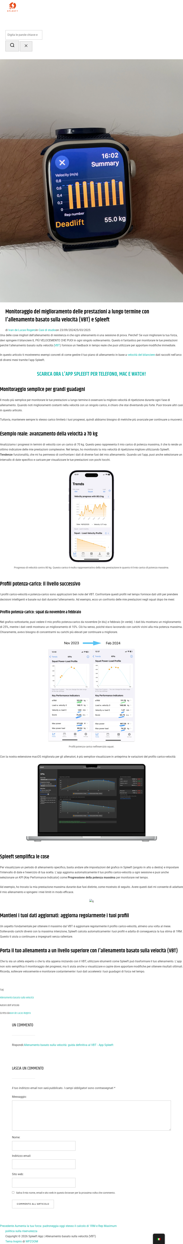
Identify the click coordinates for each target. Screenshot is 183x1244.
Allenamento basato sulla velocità (17, 997)
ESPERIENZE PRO (120, 20)
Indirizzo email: (21, 1156)
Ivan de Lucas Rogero (22, 330)
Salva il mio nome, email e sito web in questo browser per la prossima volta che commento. (65, 1192)
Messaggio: (19, 1096)
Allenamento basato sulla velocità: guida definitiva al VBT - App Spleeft (68, 1045)
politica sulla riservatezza (21, 1231)
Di (66, 20)
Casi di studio (47, 330)
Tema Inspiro (13, 1241)
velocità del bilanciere (141, 354)
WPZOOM (32, 1241)
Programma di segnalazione (155, 20)
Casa (61, 20)
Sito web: (18, 1174)
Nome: (16, 1137)
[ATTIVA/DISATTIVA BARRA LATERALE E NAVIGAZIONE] (11, 55)
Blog (72, 20)
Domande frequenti (92, 20)
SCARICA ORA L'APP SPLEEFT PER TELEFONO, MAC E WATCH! (91, 374)
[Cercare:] (91, 35)
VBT (57, 345)
